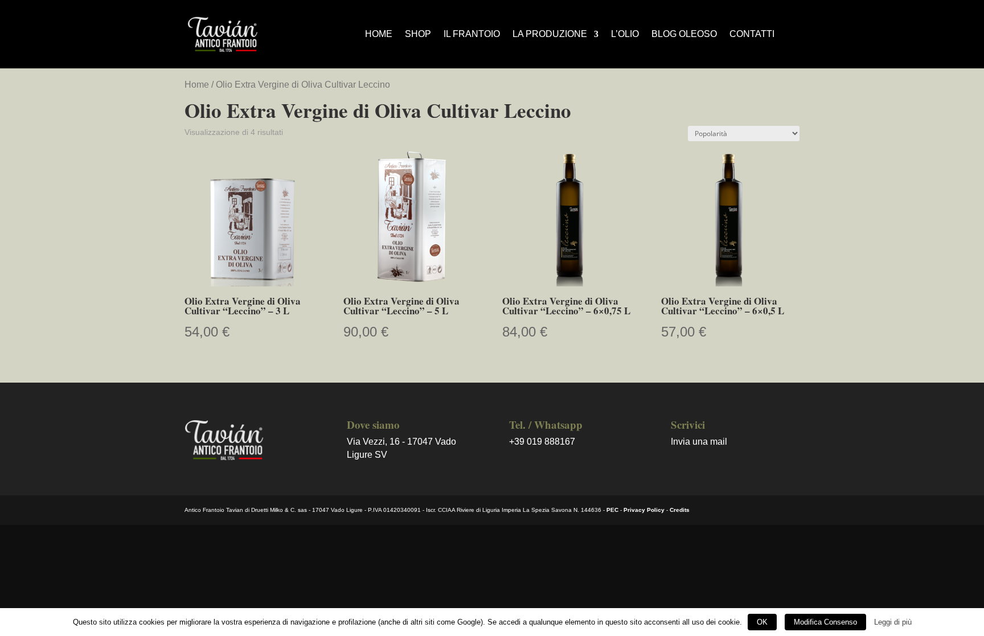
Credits (680, 510)
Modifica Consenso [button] (825, 622)
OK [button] (762, 622)
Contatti (751, 34)
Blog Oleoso (684, 34)
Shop (418, 34)
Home (378, 34)
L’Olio (625, 34)
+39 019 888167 (542, 441)
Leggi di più (893, 622)
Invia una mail (699, 441)
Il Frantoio (472, 34)
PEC (612, 510)
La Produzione (549, 34)
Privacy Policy (644, 510)
